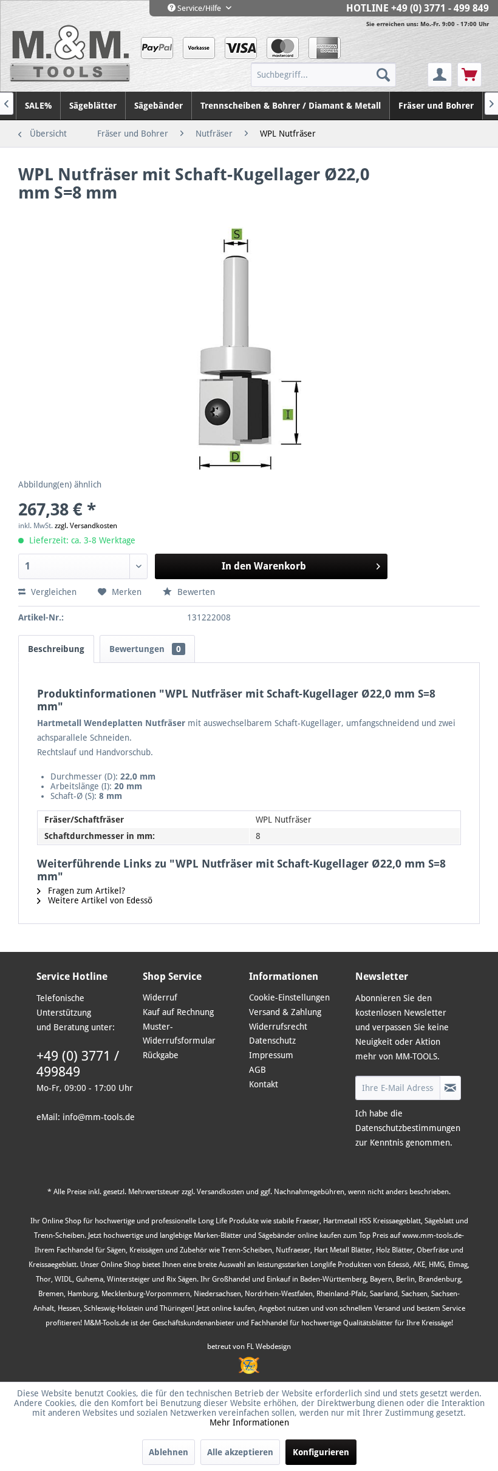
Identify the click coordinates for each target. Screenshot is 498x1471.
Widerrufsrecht (278, 1026)
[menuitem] (338, 75)
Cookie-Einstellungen (289, 997)
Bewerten (195, 592)
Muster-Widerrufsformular (179, 1034)
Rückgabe (161, 1055)
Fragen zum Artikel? (85, 890)
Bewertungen (145, 649)
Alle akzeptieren (240, 1452)
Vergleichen (53, 592)
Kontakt (263, 1084)
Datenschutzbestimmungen (407, 1128)
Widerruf (160, 997)
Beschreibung (56, 649)
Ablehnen (168, 1452)
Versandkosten (220, 1191)
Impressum (271, 1055)
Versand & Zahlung (285, 1012)
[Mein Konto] (440, 75)
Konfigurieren (321, 1452)
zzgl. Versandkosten (86, 525)
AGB (257, 1070)
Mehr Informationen (249, 1422)
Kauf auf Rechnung (178, 1012)
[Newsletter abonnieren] (450, 1088)
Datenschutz (272, 1040)
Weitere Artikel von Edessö (99, 900)
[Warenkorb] (469, 75)
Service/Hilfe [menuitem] (199, 8)
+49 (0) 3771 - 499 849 (440, 8)
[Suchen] (383, 75)
